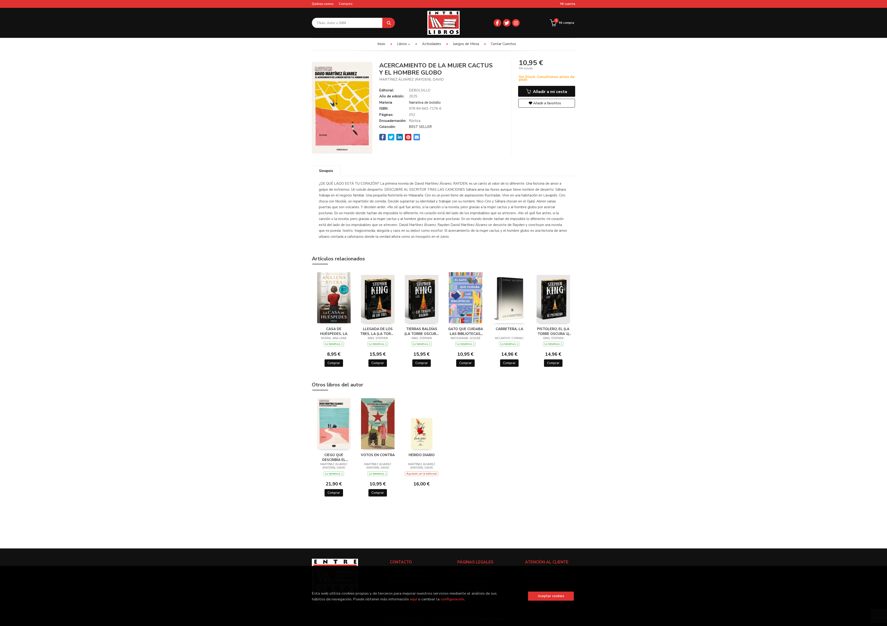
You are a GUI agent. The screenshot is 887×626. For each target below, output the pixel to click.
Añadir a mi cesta (549, 91)
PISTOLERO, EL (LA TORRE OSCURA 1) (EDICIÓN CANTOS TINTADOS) (553, 331)
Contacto (345, 4)
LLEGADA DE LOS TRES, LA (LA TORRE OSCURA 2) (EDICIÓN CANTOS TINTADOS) (377, 331)
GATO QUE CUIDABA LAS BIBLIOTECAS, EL (465, 331)
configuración (452, 599)
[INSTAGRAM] (516, 23)
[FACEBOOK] (497, 23)
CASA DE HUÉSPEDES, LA (333, 331)
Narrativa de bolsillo (425, 102)
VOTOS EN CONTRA (378, 455)
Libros (402, 43)
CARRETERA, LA (509, 329)
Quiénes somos (323, 4)
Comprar (334, 363)
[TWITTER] (506, 23)
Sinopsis (326, 171)
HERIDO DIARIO (422, 455)
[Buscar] (388, 23)
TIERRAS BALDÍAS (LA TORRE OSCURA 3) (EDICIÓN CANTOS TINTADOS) (421, 331)
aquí (413, 599)
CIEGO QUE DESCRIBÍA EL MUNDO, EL (334, 457)
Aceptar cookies (551, 596)
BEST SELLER (420, 126)
